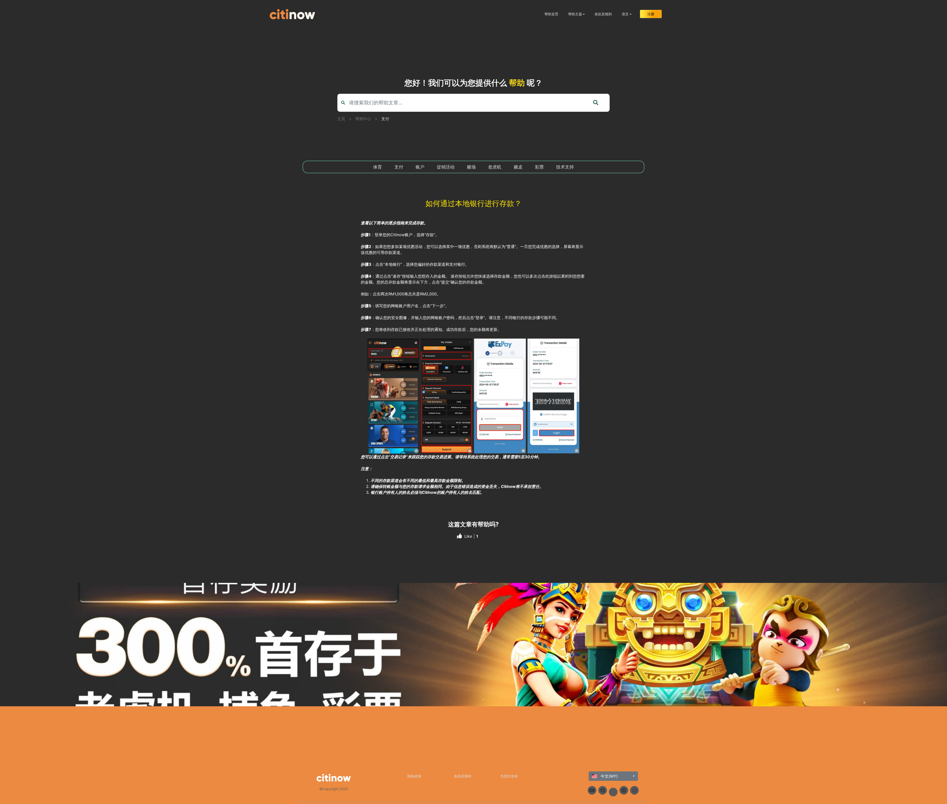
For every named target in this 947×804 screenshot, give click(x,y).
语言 (625, 14)
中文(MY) (609, 776)
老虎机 (494, 167)
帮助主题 (575, 14)
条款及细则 (603, 14)
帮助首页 (551, 14)
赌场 (471, 167)
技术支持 (565, 167)
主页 (341, 118)
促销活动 (446, 167)
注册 (650, 14)
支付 (385, 118)
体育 (377, 167)
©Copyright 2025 (333, 789)
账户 (420, 167)
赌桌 (518, 167)
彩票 (539, 167)
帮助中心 (363, 118)
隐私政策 (414, 776)
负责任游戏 (509, 776)
